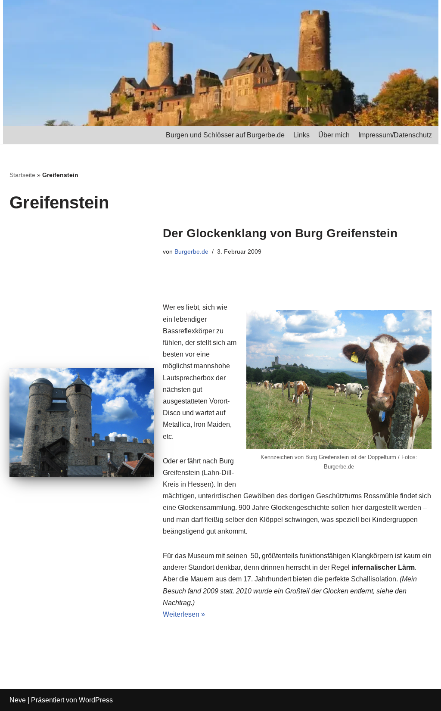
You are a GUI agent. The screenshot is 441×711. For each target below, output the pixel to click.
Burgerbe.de (191, 251)
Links (301, 135)
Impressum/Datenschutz (395, 135)
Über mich (334, 135)
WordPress (96, 700)
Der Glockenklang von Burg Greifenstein (280, 233)
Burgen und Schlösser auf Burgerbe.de (225, 135)
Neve (17, 700)
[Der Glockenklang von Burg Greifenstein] (81, 422)
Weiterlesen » (184, 614)
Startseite (22, 174)
